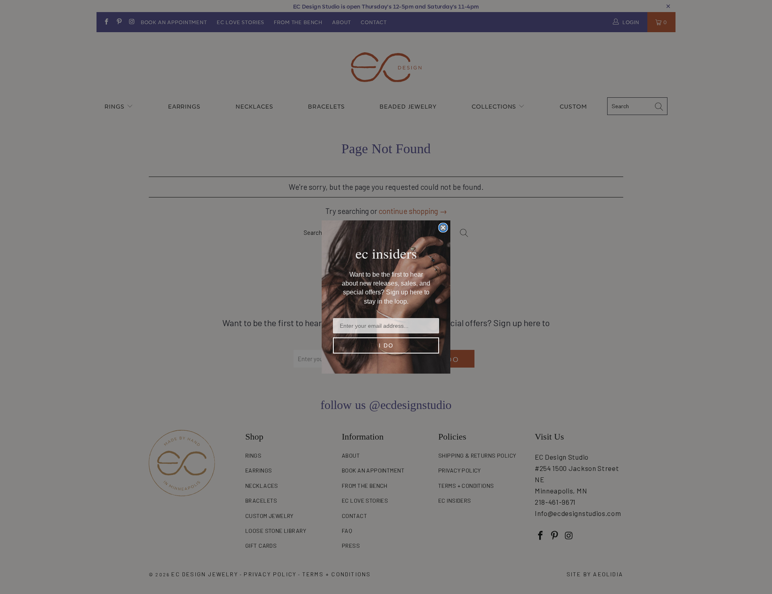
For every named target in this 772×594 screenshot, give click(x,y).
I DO (386, 345)
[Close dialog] (443, 228)
